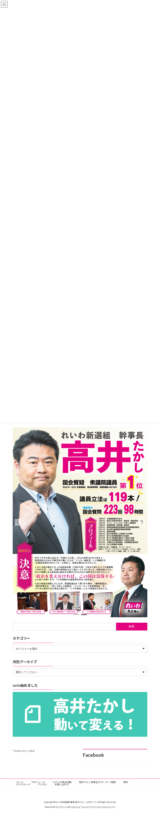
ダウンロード (23, 784)
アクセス (42, 784)
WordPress (61, 807)
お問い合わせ (62, 784)
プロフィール (38, 782)
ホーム (19, 782)
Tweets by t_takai (24, 750)
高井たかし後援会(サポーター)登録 (97, 782)
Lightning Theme (79, 807)
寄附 (125, 782)
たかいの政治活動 (62, 782)
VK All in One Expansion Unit (102, 807)
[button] (142, 522)
